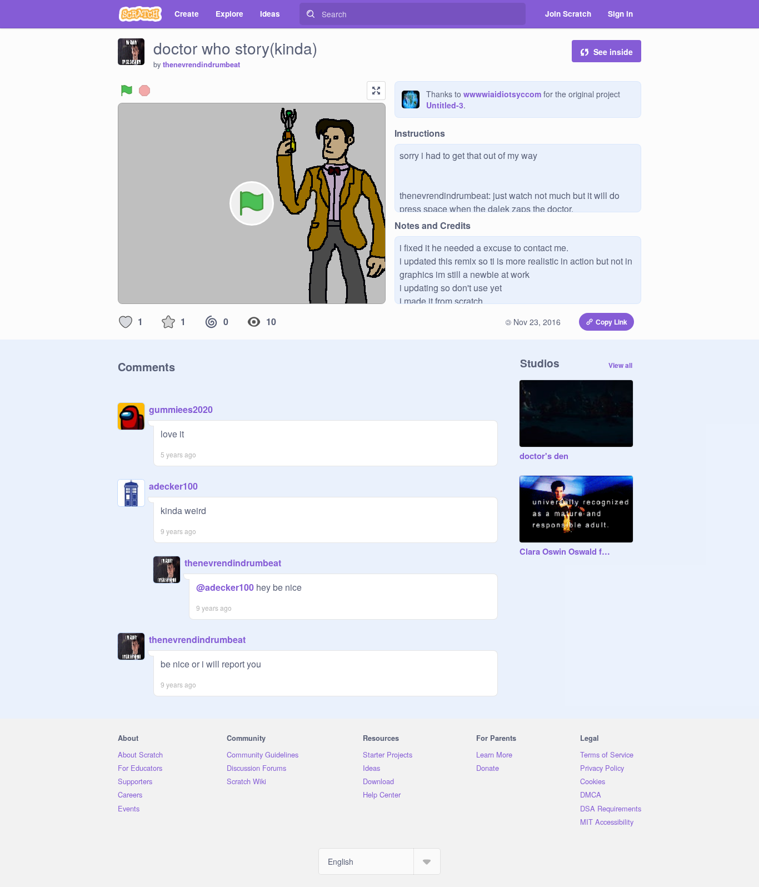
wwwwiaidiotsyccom (502, 93)
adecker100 (173, 486)
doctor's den (544, 456)
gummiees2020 (181, 409)
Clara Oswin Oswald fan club (565, 552)
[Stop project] (144, 90)
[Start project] (127, 90)
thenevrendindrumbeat (201, 64)
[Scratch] (140, 14)
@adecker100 (225, 587)
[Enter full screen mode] (376, 90)
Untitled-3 (444, 105)
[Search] (310, 14)
